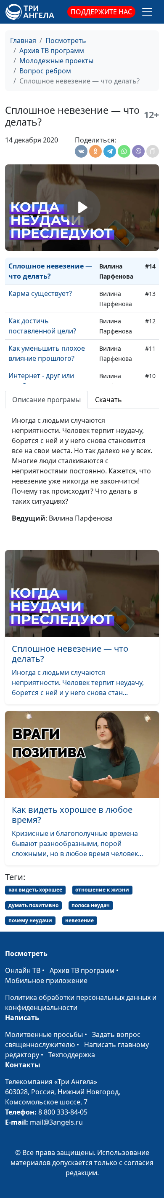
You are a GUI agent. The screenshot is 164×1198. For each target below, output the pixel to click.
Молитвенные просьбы (44, 1034)
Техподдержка (71, 1054)
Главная (23, 40)
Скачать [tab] (108, 399)
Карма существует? (40, 293)
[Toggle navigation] (147, 11)
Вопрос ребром (45, 70)
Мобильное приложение (46, 980)
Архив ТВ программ (51, 50)
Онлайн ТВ (22, 970)
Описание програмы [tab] (46, 399)
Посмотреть (65, 40)
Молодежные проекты (56, 60)
